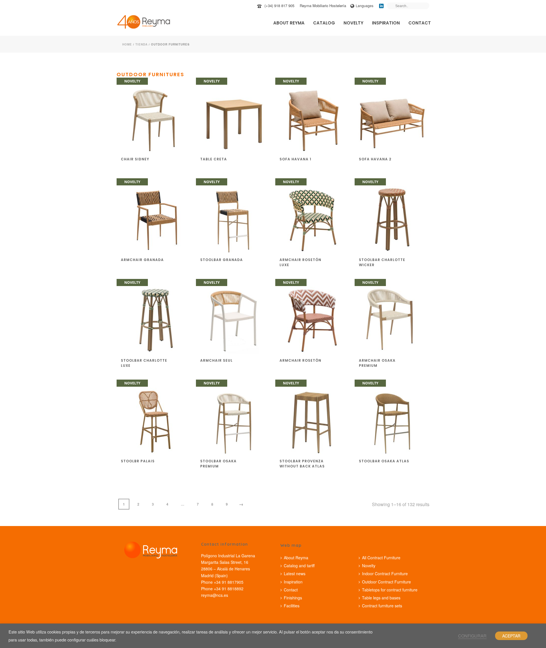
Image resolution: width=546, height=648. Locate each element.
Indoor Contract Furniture (385, 573)
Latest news (294, 573)
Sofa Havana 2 (375, 159)
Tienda (141, 44)
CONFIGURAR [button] (472, 636)
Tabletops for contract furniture (389, 590)
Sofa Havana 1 (295, 159)
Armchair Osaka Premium (377, 363)
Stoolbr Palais (138, 461)
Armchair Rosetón (300, 360)
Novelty (353, 23)
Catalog (324, 23)
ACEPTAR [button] (511, 636)
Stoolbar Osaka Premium (218, 464)
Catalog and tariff (299, 565)
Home (127, 44)
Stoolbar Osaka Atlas (384, 461)
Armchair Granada (142, 259)
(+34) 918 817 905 (279, 5)
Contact (419, 23)
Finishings (293, 598)
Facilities (291, 605)
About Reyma (289, 23)
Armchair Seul (216, 360)
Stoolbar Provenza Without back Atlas (302, 464)
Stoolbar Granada (221, 259)
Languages (364, 5)
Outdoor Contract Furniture (386, 582)
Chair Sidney (135, 159)
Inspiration (386, 23)
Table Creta (213, 159)
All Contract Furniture (381, 557)
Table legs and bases (381, 598)
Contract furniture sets (382, 605)
